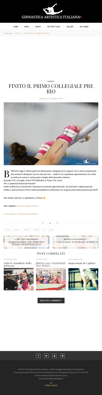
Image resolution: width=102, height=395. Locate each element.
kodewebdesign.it (56, 378)
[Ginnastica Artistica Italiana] (51, 11)
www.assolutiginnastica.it (27, 206)
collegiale (26, 230)
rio (44, 230)
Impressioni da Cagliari (81, 263)
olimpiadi (36, 230)
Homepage (8, 33)
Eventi (38, 26)
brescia (16, 230)
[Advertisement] (51, 59)
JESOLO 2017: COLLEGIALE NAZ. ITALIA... (51, 264)
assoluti (8, 230)
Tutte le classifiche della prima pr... (17, 264)
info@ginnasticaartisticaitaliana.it (69, 369)
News (27, 26)
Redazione (43, 98)
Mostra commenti (51, 300)
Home (16, 26)
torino (51, 230)
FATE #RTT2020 (53, 26)
